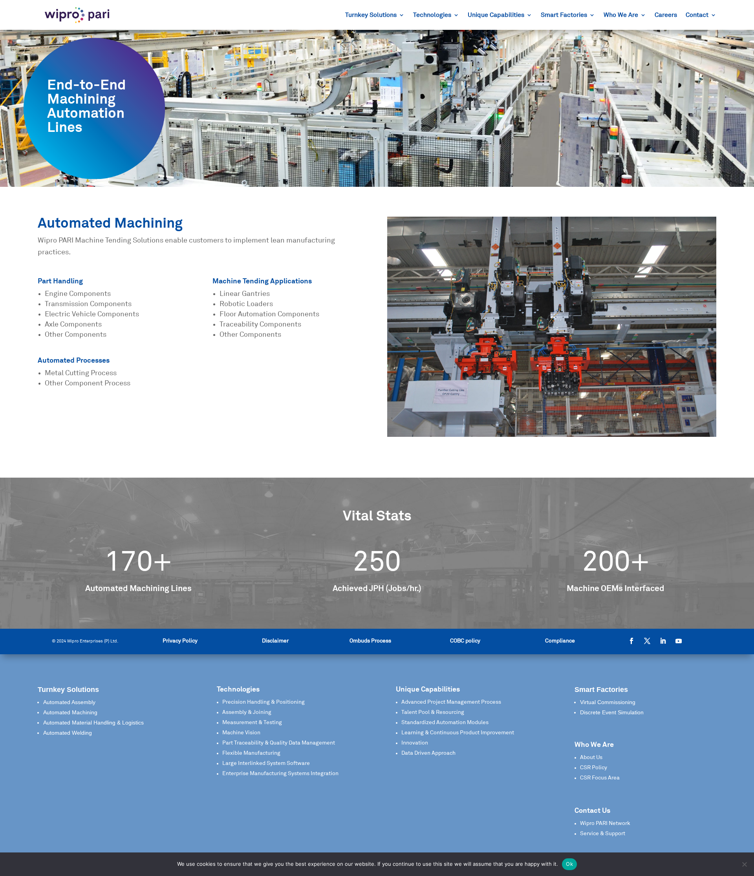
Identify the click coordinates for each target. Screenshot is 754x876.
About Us (591, 757)
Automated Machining (70, 712)
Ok (569, 864)
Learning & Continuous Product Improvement (457, 732)
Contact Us (592, 810)
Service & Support (602, 833)
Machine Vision (241, 732)
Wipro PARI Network (605, 823)
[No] (744, 864)
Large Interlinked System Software (266, 763)
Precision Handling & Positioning (263, 702)
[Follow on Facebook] (631, 641)
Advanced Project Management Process (451, 702)
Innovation (414, 743)
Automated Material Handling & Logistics (93, 722)
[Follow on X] (647, 641)
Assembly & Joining (246, 712)
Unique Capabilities (496, 15)
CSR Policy (593, 767)
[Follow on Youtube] (678, 641)
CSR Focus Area (600, 778)
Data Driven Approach (428, 753)
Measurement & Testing (252, 722)
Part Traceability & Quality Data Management (278, 743)
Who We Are (621, 15)
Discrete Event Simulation (612, 712)
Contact (697, 15)
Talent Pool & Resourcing (432, 712)
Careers (666, 15)
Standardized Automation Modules (445, 722)
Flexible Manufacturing (251, 753)
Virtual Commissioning (607, 702)
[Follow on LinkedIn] (663, 641)
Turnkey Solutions (371, 15)
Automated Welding (67, 733)
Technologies (432, 15)
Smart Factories (564, 15)
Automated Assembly (69, 702)
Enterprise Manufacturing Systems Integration (280, 773)
